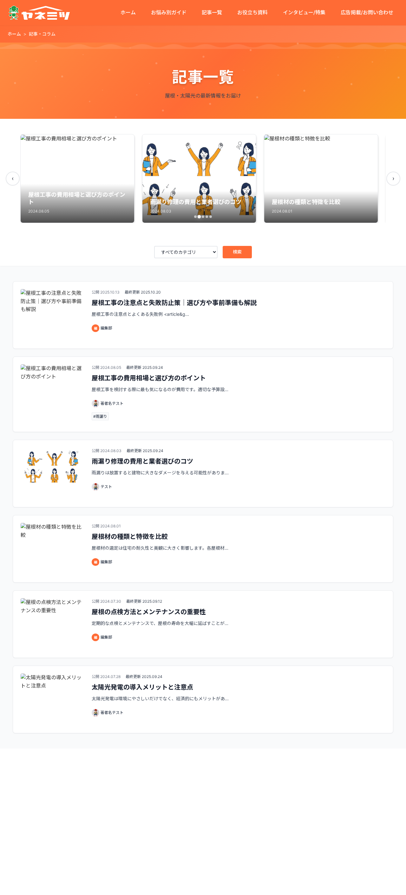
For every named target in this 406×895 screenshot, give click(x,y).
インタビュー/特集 (304, 12)
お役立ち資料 (252, 12)
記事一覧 (212, 12)
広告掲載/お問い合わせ (367, 12)
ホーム (128, 12)
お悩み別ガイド (169, 12)
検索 (237, 251)
